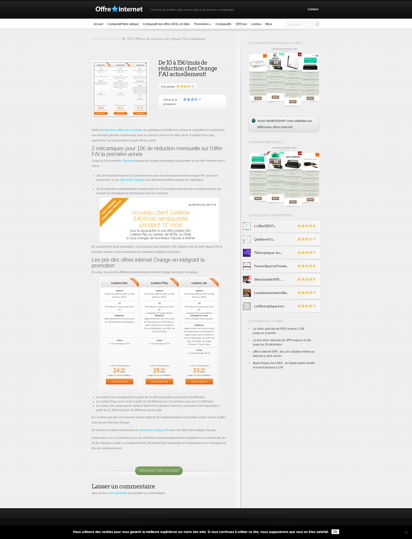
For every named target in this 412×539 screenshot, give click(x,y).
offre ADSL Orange (132, 180)
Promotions (202, 24)
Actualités (111, 38)
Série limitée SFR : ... (268, 279)
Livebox (256, 24)
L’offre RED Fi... (264, 226)
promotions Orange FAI (154, 430)
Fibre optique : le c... (268, 253)
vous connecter (117, 493)
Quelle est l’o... (264, 239)
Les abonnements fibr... (271, 293)
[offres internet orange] (159, 333)
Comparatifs (223, 24)
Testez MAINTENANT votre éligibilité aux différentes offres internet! (284, 124)
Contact (313, 9)
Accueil (98, 24)
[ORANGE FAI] (159, 220)
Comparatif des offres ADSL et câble (166, 24)
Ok (335, 532)
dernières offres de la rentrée (123, 130)
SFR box (241, 24)
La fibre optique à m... (269, 306)
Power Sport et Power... (270, 266)
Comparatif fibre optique (123, 24)
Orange (128, 160)
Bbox (269, 24)
